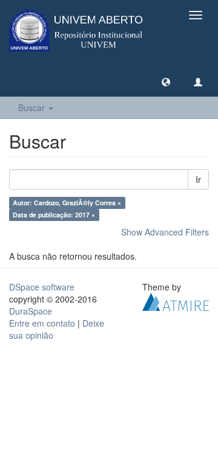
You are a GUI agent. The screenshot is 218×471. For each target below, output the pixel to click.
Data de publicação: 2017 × (54, 214)
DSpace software (41, 287)
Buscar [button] (32, 107)
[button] (166, 81)
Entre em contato (42, 323)
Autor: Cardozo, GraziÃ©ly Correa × (67, 202)
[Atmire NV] (175, 301)
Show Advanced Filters (165, 232)
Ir (198, 179)
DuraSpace (30, 311)
